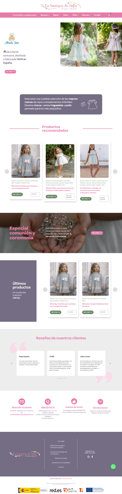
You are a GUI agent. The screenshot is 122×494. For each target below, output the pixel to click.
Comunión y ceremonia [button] (24, 15)
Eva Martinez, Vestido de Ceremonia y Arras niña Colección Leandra (90, 190)
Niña (12, 183)
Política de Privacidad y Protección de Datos (57, 446)
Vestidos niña (25, 183)
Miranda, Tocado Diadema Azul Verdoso (95, 305)
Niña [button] (65, 15)
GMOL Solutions (66, 479)
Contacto (61, 467)
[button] (109, 15)
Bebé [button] (56, 15)
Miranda (34, 181)
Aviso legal (61, 441)
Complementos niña (93, 299)
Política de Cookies (61, 458)
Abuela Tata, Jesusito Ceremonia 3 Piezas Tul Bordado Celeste (60, 189)
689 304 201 (52, 411)
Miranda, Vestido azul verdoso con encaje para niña (24, 187)
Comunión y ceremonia (24, 181)
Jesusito (55, 183)
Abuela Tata (55, 181)
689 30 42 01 (48, 407)
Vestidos (17, 183)
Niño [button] (75, 15)
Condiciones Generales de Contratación (58, 453)
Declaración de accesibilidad (61, 463)
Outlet (97, 15)
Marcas (13, 181)
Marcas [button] (85, 15)
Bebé (61, 181)
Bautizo (48, 181)
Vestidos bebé (90, 185)
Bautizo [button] (45, 15)
